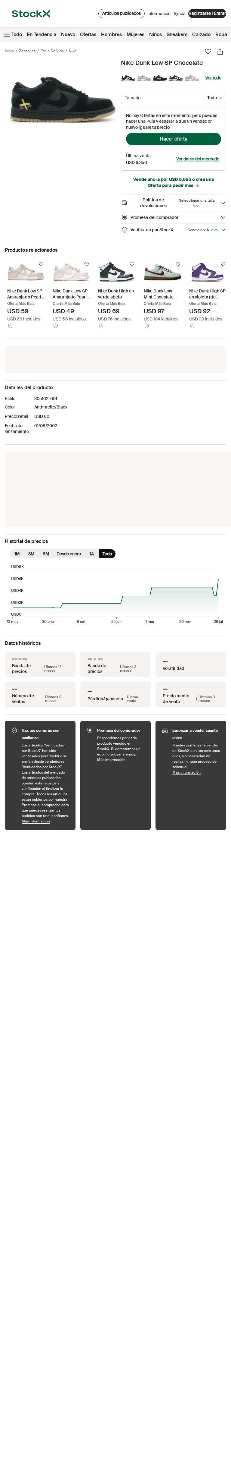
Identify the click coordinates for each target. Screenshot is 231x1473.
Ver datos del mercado (197, 159)
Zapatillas (27, 51)
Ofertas (88, 34)
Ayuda (180, 13)
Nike (72, 51)
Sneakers (177, 34)
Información (159, 15)
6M (46, 554)
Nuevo (68, 34)
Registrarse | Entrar (207, 13)
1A (92, 554)
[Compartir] (220, 52)
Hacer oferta (173, 139)
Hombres (111, 34)
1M (17, 554)
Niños (155, 34)
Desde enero (69, 554)
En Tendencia (41, 34)
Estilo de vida (52, 51)
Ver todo (213, 77)
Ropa (221, 34)
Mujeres (135, 34)
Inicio (9, 51)
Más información (45, 821)
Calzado (201, 34)
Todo (16, 34)
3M (31, 554)
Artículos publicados (121, 13)
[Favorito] (208, 52)
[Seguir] (41, 264)
